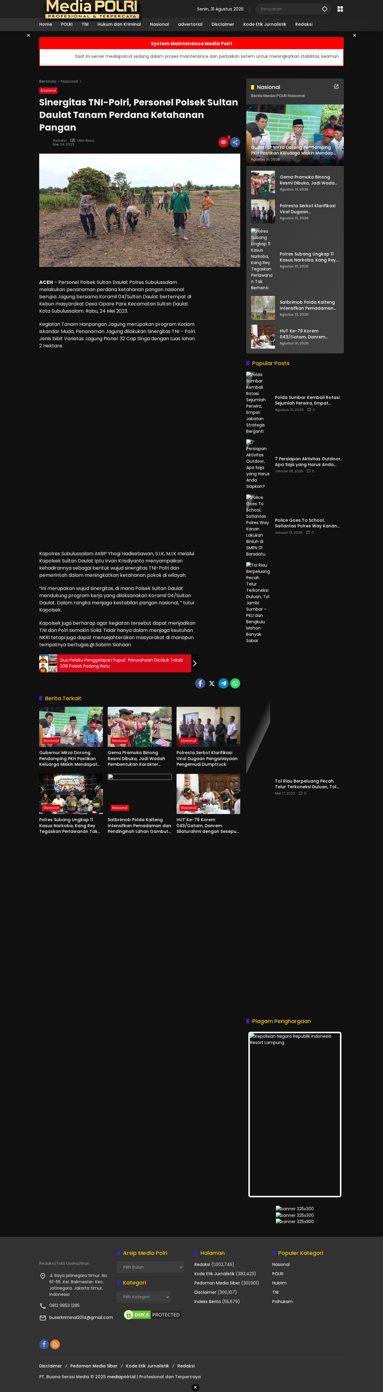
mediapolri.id (121, 1377)
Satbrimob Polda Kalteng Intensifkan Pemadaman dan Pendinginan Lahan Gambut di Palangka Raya (139, 826)
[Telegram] (223, 683)
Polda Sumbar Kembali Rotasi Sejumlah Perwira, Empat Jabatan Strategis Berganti (307, 400)
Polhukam (282, 1302)
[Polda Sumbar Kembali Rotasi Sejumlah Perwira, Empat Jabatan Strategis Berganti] (258, 403)
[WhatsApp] (235, 683)
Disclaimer (205, 1292)
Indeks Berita (207, 1302)
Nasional (48, 90)
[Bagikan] (235, 142)
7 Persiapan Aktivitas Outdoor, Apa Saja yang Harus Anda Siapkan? (308, 462)
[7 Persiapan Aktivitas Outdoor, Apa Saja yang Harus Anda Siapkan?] (258, 464)
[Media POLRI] (90, 9)
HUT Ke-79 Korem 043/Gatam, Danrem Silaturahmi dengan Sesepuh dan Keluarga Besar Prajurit (208, 826)
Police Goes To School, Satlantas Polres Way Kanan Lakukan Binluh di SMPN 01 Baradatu (306, 523)
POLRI (277, 1274)
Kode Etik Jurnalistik (214, 1274)
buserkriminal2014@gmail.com (81, 1317)
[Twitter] (212, 683)
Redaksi (60, 140)
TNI (275, 1292)
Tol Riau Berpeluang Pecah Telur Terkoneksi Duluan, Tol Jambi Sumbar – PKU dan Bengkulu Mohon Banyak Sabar (309, 784)
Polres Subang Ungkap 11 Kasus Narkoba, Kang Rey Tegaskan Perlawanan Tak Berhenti (68, 826)
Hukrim (279, 1283)
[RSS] (55, 1344)
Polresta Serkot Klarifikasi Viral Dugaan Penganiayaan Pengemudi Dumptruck (207, 758)
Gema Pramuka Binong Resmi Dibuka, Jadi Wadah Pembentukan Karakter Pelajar (136, 759)
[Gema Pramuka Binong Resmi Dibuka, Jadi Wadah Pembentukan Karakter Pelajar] (139, 727)
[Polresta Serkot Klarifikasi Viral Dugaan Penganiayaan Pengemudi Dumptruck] (208, 727)
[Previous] (258, 1114)
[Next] (331, 1114)
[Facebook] (200, 683)
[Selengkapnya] (336, 86)
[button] (325, 9)
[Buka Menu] (340, 9)
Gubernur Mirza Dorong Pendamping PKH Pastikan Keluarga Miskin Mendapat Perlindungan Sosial (68, 759)
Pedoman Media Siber (217, 1283)
